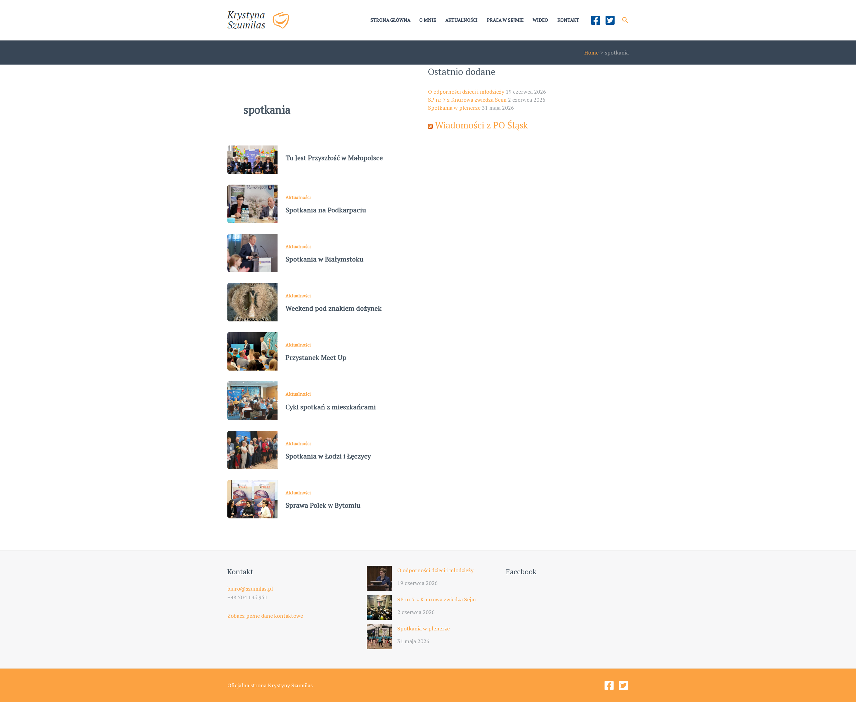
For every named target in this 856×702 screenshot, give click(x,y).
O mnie (427, 20)
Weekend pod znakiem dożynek (334, 308)
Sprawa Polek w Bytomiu (323, 505)
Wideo (540, 20)
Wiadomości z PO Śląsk (481, 125)
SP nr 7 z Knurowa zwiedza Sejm (467, 99)
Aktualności (461, 20)
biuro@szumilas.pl (250, 588)
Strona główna (390, 20)
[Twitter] (610, 20)
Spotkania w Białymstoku (324, 259)
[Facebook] (596, 20)
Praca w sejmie (505, 20)
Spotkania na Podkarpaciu (326, 209)
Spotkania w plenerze (454, 107)
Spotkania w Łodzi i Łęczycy (328, 456)
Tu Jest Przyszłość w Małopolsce (334, 157)
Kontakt (568, 20)
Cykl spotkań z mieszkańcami (331, 406)
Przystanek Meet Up (316, 357)
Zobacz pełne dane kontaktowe (265, 615)
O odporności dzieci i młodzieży (466, 91)
